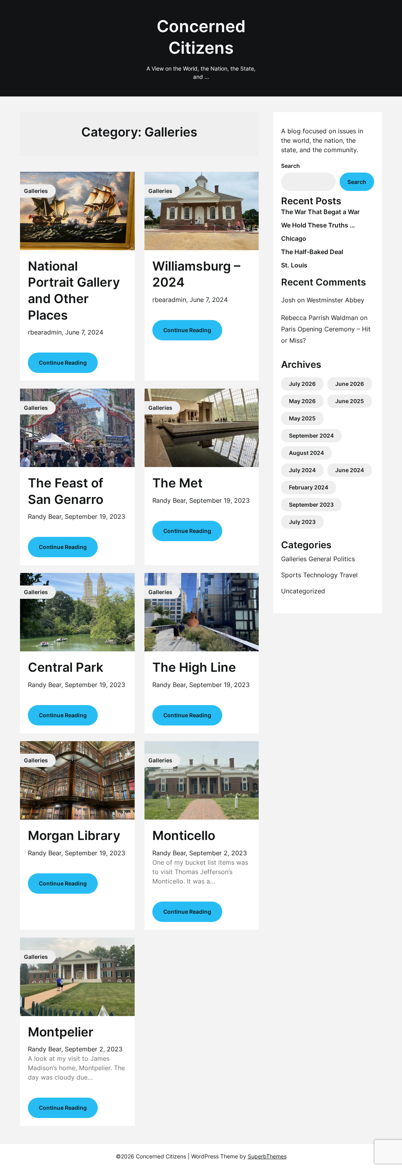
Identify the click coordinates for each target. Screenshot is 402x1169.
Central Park (65, 667)
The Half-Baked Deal (312, 252)
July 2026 (302, 383)
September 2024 (311, 435)
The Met (177, 483)
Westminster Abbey (335, 300)
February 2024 (308, 487)
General (320, 559)
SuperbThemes (267, 1156)
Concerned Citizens (201, 37)
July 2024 (302, 470)
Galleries (294, 559)
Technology (320, 575)
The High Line (194, 667)
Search (290, 165)
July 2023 (302, 521)
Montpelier (60, 1032)
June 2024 (349, 470)
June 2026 (349, 383)
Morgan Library (74, 835)
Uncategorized (303, 591)
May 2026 (302, 401)
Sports (291, 575)
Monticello (183, 835)
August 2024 (306, 452)
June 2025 (349, 401)
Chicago (293, 238)
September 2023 (311, 504)
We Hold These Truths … (318, 225)
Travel (349, 575)
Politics (344, 559)
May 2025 (302, 418)
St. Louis (294, 265)
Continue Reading (63, 362)
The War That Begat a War (320, 212)
